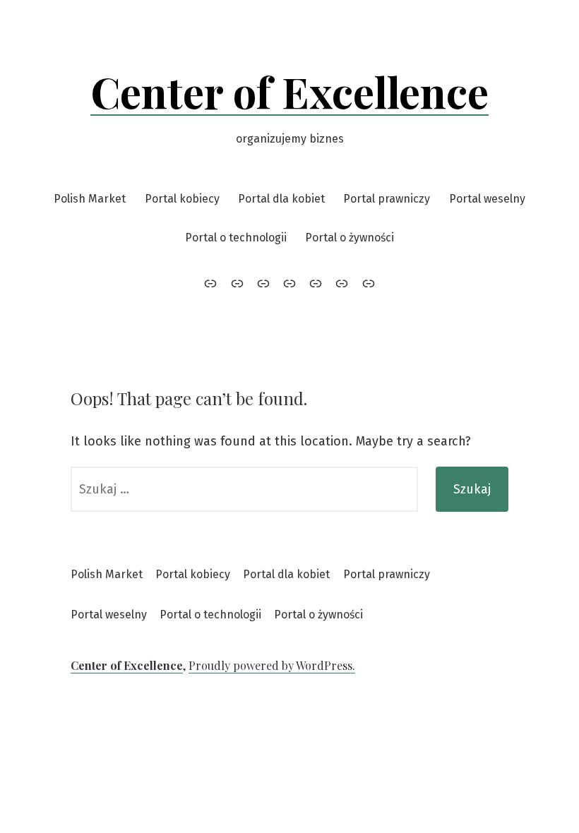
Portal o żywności (349, 237)
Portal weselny (487, 198)
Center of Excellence (289, 91)
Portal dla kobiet (281, 198)
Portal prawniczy (386, 198)
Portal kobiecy (182, 198)
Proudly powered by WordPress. (272, 665)
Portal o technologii (236, 237)
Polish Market (90, 198)
